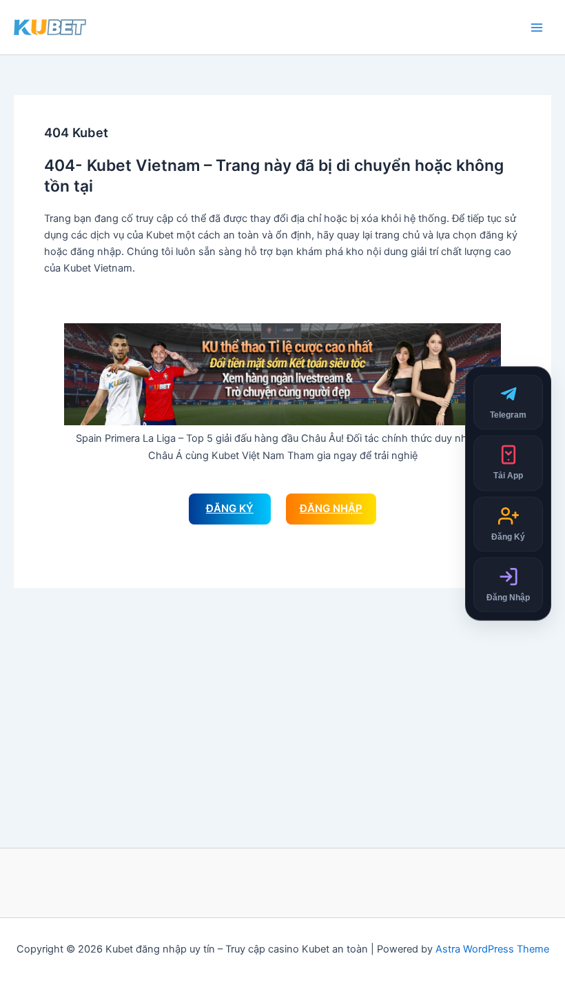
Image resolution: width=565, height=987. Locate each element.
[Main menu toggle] (536, 27)
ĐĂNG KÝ (230, 508)
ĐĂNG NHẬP (331, 508)
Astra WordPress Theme (492, 949)
